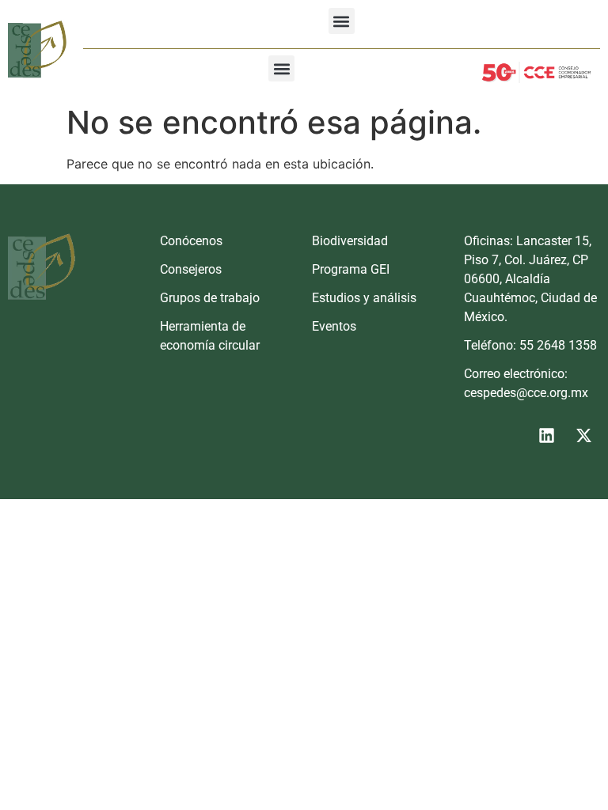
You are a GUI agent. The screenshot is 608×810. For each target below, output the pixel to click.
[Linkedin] (546, 435)
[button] (342, 21)
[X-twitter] (583, 435)
